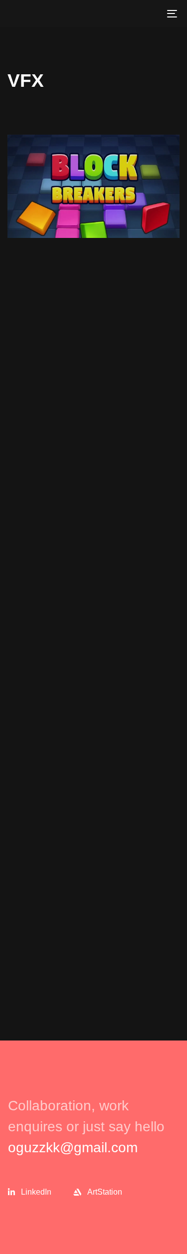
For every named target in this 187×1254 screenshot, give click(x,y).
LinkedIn (36, 1192)
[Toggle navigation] (149, 13)
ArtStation (104, 1192)
